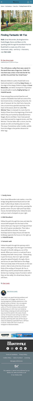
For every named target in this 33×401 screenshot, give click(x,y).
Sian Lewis (6, 283)
